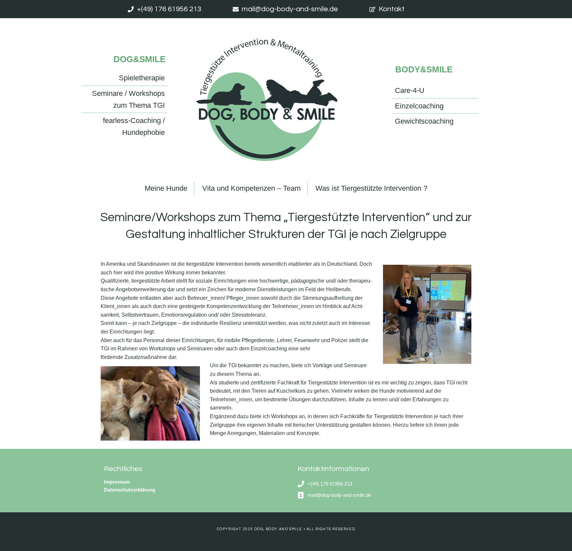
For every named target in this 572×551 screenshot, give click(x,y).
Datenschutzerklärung (129, 489)
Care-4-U (409, 90)
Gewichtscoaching (424, 121)
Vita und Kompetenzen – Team (251, 188)
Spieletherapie (142, 78)
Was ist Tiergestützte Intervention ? (371, 188)
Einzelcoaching (419, 106)
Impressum (117, 482)
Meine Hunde (166, 188)
